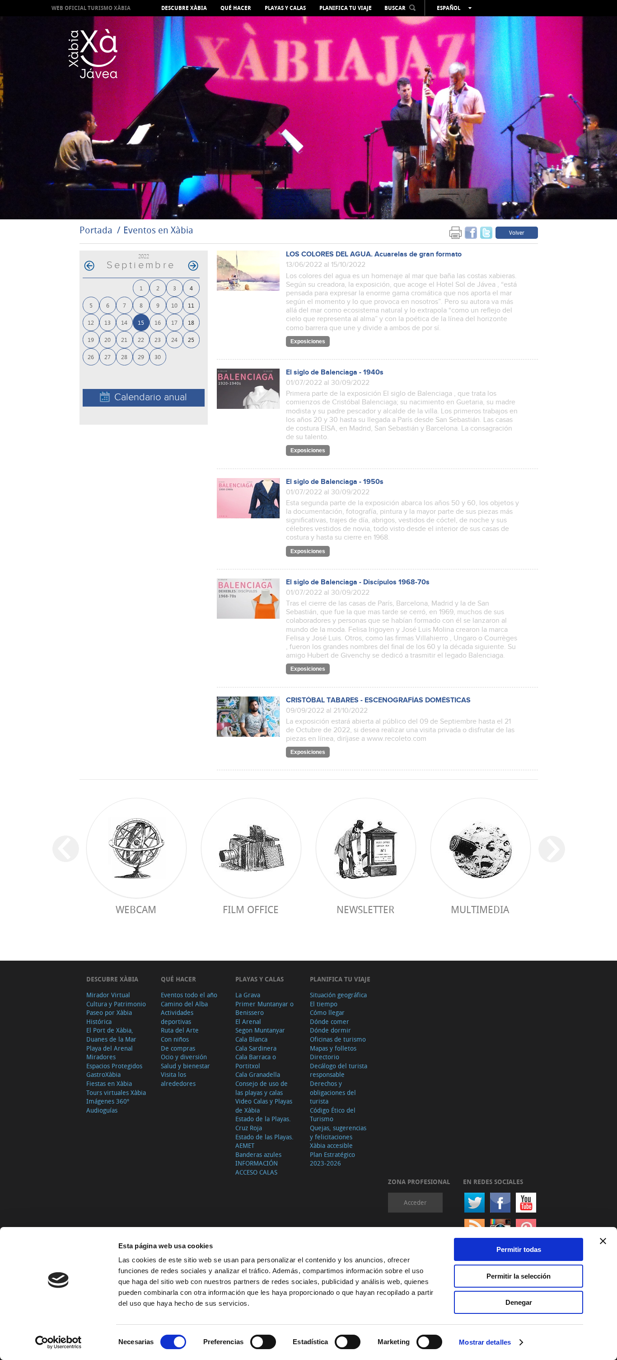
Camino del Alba (184, 1004)
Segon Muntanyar (260, 1030)
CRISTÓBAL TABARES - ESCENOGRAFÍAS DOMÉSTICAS (378, 700)
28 (124, 356)
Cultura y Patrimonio (116, 1004)
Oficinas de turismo (338, 1039)
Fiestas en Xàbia (109, 1083)
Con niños (175, 1039)
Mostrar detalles (485, 1342)
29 (141, 356)
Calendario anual (150, 397)
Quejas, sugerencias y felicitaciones (338, 1132)
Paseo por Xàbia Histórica (109, 1017)
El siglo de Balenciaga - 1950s (334, 482)
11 (191, 305)
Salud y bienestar (185, 1065)
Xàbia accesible (331, 1145)
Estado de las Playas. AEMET (264, 1141)
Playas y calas (285, 8)
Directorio (324, 1056)
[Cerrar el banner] (603, 1241)
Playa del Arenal (109, 1048)
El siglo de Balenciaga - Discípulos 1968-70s (358, 582)
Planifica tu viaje (345, 8)
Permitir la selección (518, 1276)
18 (191, 322)
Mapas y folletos (333, 1048)
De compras (178, 1048)
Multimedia (480, 909)
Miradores (101, 1056)
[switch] (263, 1342)
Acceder (415, 1202)
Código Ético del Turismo (332, 1114)
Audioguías (101, 1110)
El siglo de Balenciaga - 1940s (334, 372)
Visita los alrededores (178, 1079)
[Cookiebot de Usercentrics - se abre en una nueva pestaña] (58, 1342)
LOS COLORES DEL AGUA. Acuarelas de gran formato (374, 254)
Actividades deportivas (177, 1017)
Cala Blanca (251, 1039)
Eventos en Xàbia (158, 230)
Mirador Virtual (108, 994)
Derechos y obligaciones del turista (333, 1092)
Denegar (518, 1302)
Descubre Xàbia (184, 8)
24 (174, 339)
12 (91, 322)
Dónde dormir (330, 1030)
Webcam (136, 909)
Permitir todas (518, 1249)
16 (157, 322)
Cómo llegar (327, 1012)
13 (107, 322)
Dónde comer (329, 1021)
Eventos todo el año (189, 994)
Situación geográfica (338, 994)
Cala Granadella (257, 1074)
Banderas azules (258, 1154)
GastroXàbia (103, 1074)
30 (157, 356)
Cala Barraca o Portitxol (255, 1061)
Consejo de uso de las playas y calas (261, 1088)
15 (141, 322)
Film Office (251, 909)
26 (91, 356)
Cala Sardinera (255, 1048)
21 (124, 339)
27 (107, 356)
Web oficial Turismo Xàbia (91, 8)
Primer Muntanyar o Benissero (264, 1008)
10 (174, 305)
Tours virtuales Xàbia (116, 1092)
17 (174, 322)
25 (191, 339)
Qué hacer (235, 8)
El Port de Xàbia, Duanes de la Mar (111, 1034)
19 (91, 339)
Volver (516, 232)
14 (124, 322)
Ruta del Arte (180, 1030)
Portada (95, 230)
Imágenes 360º (107, 1101)
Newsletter (365, 909)
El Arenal (248, 1021)
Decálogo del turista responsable (338, 1070)
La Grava (247, 994)
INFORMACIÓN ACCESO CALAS (256, 1167)
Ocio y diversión (184, 1056)
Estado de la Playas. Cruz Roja (263, 1123)
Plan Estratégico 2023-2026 (332, 1159)
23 (157, 339)
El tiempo (323, 1004)
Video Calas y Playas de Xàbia (263, 1105)
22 (141, 339)
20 (107, 339)
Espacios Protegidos (114, 1065)
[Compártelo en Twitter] (486, 232)
